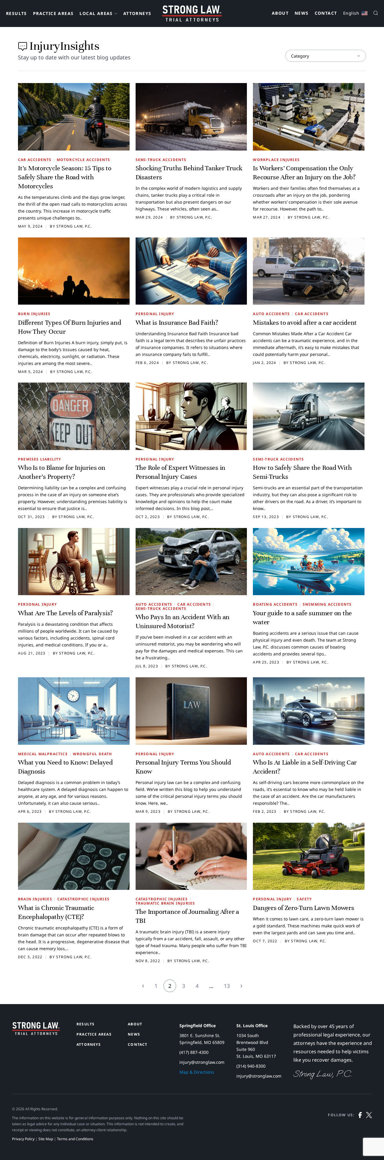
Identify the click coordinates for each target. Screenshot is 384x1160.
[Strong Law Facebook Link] (360, 1127)
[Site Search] (376, 13)
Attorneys (137, 13)
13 (227, 985)
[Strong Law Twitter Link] (369, 1127)
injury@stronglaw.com (201, 1062)
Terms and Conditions (75, 1138)
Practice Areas (53, 13)
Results (16, 13)
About (280, 13)
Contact (326, 13)
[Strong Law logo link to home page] (36, 1033)
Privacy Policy (23, 1138)
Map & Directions (196, 1072)
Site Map (45, 1138)
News (302, 13)
